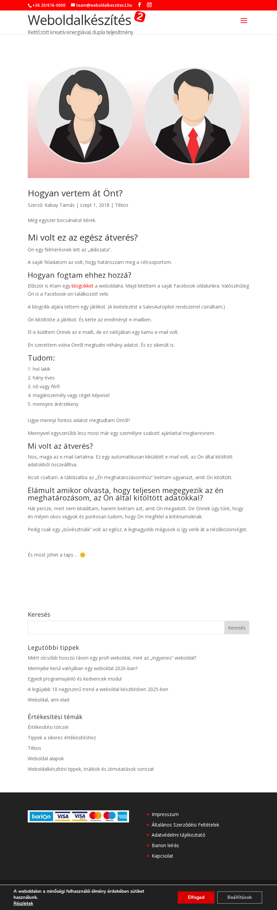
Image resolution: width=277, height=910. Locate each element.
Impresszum (165, 814)
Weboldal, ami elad (48, 699)
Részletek (23, 904)
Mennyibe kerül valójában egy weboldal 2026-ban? (82, 668)
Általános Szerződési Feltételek (185, 824)
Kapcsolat (162, 856)
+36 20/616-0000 (49, 5)
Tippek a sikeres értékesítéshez (62, 737)
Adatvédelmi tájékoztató (178, 835)
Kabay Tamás (60, 205)
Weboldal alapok (46, 758)
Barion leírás (165, 845)
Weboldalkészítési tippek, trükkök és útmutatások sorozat (91, 769)
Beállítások (239, 897)
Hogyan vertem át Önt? (75, 193)
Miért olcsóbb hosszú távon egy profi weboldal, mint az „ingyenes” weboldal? (112, 658)
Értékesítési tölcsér (48, 727)
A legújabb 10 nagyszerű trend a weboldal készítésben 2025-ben (98, 689)
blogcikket (83, 285)
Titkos (121, 205)
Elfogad (196, 897)
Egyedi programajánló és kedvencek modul (75, 678)
